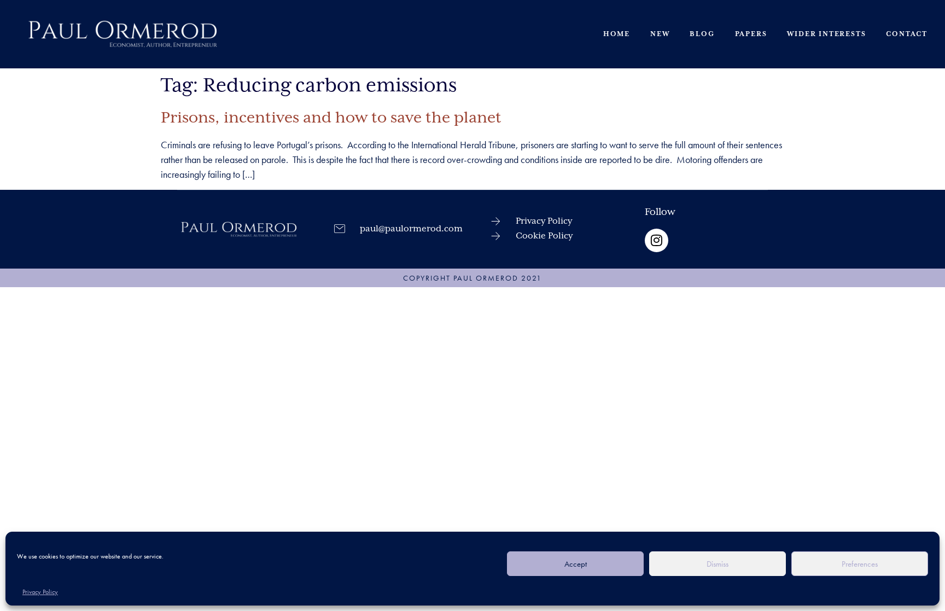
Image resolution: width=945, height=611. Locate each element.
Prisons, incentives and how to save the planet (331, 118)
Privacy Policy (40, 591)
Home (616, 34)
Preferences (860, 563)
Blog (702, 34)
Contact (907, 34)
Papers (751, 34)
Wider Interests (826, 34)
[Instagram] (656, 240)
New (659, 34)
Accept (575, 563)
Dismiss (717, 563)
